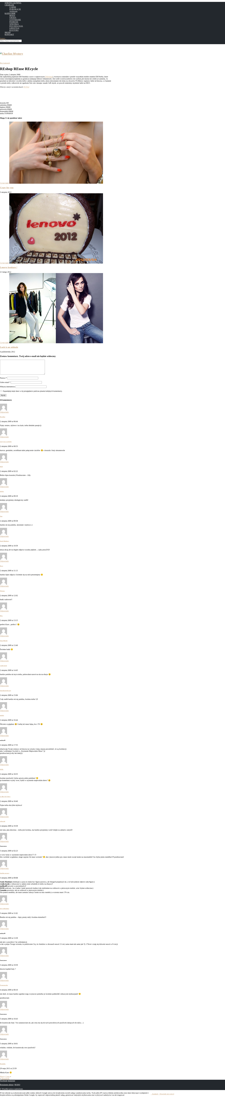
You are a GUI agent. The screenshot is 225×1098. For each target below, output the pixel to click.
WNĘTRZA (14, 24)
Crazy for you (6, 187)
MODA (12, 16)
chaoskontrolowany (5, 690)
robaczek (2, 821)
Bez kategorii (5, 63)
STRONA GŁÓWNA (13, 3)
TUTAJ (26, 87)
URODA (12, 18)
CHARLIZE (9, 5)
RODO (17, 1085)
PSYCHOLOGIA (16, 26)
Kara (1, 566)
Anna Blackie (4, 640)
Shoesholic (5, 1079)
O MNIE (12, 7)
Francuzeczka (4, 985)
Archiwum (13, 11)
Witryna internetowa (7, 387)
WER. (1, 769)
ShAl (1, 466)
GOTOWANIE (15, 20)
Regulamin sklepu (6, 1085)
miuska (2, 715)
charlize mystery (4, 873)
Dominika (3, 1063)
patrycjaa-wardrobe (6, 441)
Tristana (2, 591)
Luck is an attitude (9, 347)
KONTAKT (9, 34)
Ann (1, 516)
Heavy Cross (5, 1076)
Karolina (2, 417)
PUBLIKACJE (15, 9)
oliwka (2, 491)
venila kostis (3, 665)
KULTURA (14, 30)
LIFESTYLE (14, 28)
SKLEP (8, 32)
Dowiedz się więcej (167, 1094)
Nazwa (3, 378)
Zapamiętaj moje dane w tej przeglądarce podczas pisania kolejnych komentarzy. (32, 391)
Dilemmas (49, 77)
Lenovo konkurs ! (8, 267)
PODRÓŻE (13, 22)
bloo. (1, 615)
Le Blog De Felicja (5, 796)
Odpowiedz (4, 412)
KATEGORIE (10, 13)
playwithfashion (4, 908)
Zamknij (155, 1094)
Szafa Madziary (4, 541)
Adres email (5, 382)
